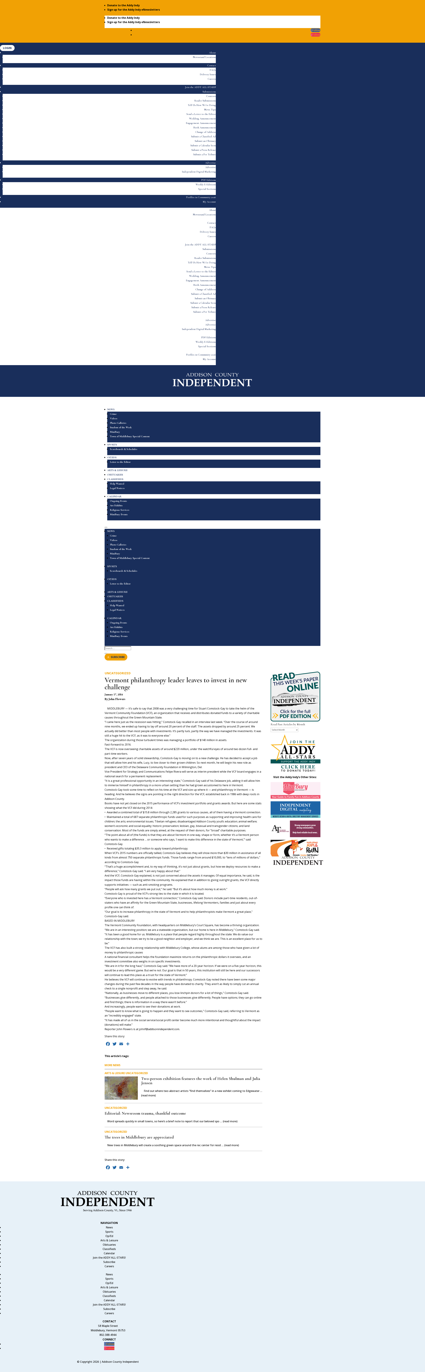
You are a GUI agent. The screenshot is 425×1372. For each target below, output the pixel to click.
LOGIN (7, 48)
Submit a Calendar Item (203, 145)
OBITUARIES (115, 474)
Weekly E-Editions (206, 184)
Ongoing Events (118, 501)
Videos (113, 418)
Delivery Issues (208, 74)
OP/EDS (112, 457)
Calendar (109, 1253)
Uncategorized (118, 673)
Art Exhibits (116, 505)
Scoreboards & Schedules (123, 449)
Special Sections (207, 189)
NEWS (111, 409)
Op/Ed (109, 1236)
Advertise (210, 162)
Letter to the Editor (120, 462)
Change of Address (205, 132)
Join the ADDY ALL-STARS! (200, 87)
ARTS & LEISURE (117, 470)
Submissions (209, 91)
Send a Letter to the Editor (201, 114)
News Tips (210, 109)
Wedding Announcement (202, 118)
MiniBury (115, 432)
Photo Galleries (118, 423)
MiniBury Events (119, 514)
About (212, 52)
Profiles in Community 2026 (201, 197)
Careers (212, 79)
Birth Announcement (204, 127)
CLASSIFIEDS (115, 479)
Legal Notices (117, 488)
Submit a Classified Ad (203, 136)
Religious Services (119, 510)
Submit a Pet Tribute (204, 154)
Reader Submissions (205, 100)
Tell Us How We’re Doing (202, 105)
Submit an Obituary (205, 141)
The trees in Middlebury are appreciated (139, 1137)
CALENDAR (114, 496)
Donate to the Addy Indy (123, 5)
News (109, 1227)
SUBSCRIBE (118, 657)
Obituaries (109, 1244)
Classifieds (109, 1249)
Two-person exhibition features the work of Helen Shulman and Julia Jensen (200, 1080)
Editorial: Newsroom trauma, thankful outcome (145, 1113)
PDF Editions (208, 180)
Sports (109, 1232)
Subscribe (109, 1262)
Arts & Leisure (115, 1073)
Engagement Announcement (201, 123)
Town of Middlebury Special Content (130, 436)
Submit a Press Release (203, 150)
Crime (113, 414)
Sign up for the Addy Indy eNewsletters (133, 9)
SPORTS (112, 444)
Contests (211, 96)
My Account (209, 201)
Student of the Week (121, 427)
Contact (211, 65)
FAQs (213, 70)
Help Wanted (117, 483)
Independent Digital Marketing (199, 171)
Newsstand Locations (204, 57)
